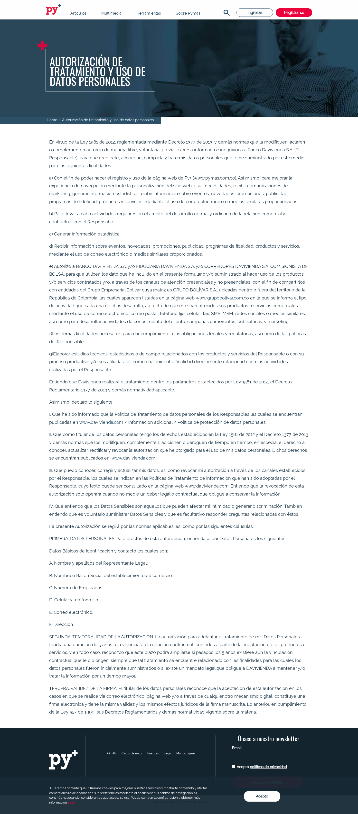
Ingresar (254, 12)
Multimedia (111, 13)
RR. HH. (111, 753)
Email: (237, 748)
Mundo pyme (185, 753)
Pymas (54, 9)
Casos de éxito (132, 753)
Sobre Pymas (188, 13)
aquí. (71, 802)
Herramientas (148, 13)
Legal (168, 753)
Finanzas (153, 753)
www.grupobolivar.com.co (222, 297)
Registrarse (294, 12)
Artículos (78, 13)
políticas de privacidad (268, 767)
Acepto (262, 767)
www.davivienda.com (101, 422)
